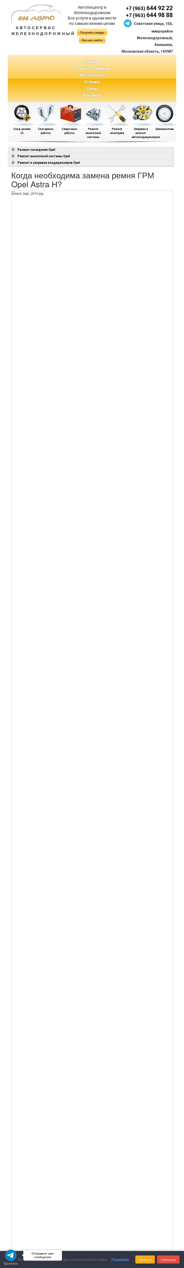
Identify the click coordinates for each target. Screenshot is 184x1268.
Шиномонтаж (165, 129)
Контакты (92, 95)
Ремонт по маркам (92, 68)
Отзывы (92, 82)
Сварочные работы (69, 131)
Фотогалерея (92, 75)
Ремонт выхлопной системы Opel (44, 156)
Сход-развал (22, 131)
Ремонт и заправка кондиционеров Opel (49, 162)
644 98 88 (149, 15)
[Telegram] (127, 22)
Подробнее (120, 1259)
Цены (92, 88)
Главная (92, 61)
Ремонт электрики (117, 131)
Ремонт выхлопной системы (93, 133)
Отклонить (168, 1259)
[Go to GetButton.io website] (11, 1263)
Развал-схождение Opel (36, 149)
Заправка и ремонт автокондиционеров (141, 133)
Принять (145, 1259)
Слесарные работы (45, 131)
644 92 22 (149, 8)
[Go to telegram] (10, 1255)
